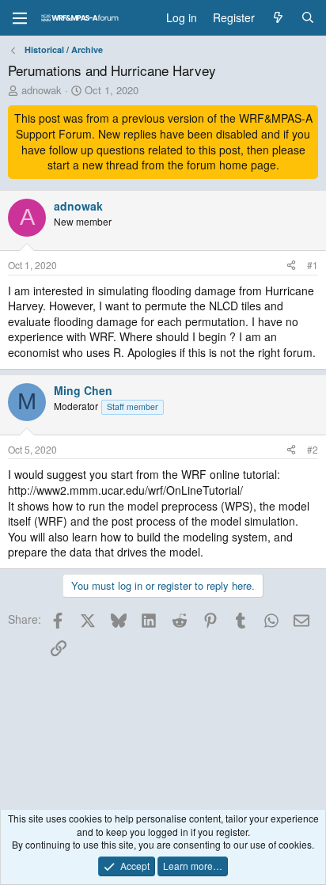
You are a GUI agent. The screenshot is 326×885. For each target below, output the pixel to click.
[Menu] (19, 18)
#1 (312, 265)
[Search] (308, 18)
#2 (312, 449)
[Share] (291, 265)
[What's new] (278, 18)
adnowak (41, 89)
